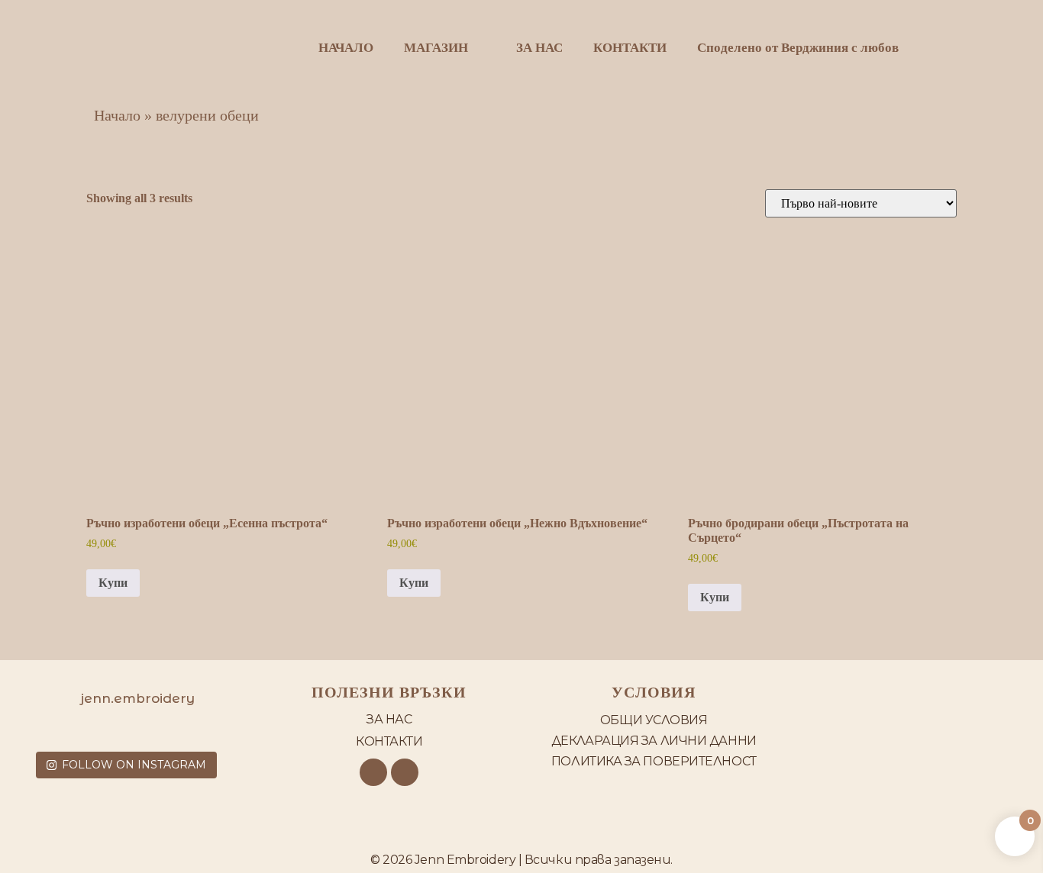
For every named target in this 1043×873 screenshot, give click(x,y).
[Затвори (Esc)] (1026, 17)
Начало (117, 115)
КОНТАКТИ (630, 47)
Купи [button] (113, 582)
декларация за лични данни (654, 740)
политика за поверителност (654, 761)
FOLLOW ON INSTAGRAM (134, 765)
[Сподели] (992, 17)
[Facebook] (373, 772)
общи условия (654, 720)
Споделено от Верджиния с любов (798, 47)
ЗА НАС (539, 47)
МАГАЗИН (436, 47)
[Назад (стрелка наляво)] (26, 436)
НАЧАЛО (345, 47)
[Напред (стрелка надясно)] (1016, 436)
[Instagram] (404, 772)
